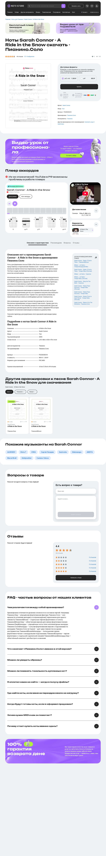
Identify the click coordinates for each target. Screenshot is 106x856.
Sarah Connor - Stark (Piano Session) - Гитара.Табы (82, 292)
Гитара (17, 12)
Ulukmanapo (76, 452)
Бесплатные (66, 12)
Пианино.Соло (71, 115)
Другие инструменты (27, 12)
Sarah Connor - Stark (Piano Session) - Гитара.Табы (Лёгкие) (82, 287)
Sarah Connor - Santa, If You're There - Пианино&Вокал (83, 261)
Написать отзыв (75, 578)
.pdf (84, 78)
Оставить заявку (71, 155)
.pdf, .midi (67, 78)
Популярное (56, 12)
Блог (73, 12)
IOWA (33, 452)
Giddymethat (26, 458)
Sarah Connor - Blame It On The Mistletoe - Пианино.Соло (83, 303)
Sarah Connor (66, 105)
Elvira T (23, 452)
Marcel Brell (11, 458)
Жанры (38, 12)
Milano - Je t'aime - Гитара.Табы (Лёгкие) (80, 277)
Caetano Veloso (43, 458)
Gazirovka (63, 452)
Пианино (10, 12)
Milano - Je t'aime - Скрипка (82, 274)
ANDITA (90, 452)
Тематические (46, 12)
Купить (79, 87)
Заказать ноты (76, 6)
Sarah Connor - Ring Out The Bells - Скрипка (82, 282)
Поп (63, 108)
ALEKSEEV (11, 452)
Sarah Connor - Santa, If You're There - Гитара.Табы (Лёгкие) (83, 270)
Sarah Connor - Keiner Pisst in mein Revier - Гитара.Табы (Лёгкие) (83, 298)
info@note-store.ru (94, 12)
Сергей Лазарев (47, 452)
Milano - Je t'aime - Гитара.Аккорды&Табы (81, 265)
